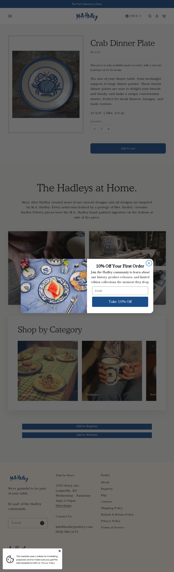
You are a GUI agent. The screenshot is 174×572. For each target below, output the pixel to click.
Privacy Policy (48, 563)
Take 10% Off (120, 302)
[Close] (59, 551)
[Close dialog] (149, 263)
